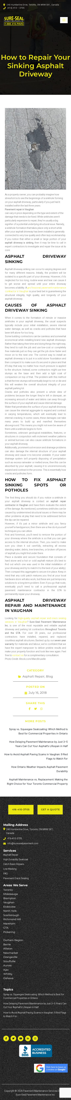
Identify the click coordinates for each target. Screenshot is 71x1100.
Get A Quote (50, 809)
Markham (9, 923)
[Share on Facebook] (29, 708)
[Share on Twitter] (35, 708)
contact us (17, 655)
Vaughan (8, 902)
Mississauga (10, 894)
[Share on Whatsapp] (41, 708)
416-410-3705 (21, 809)
